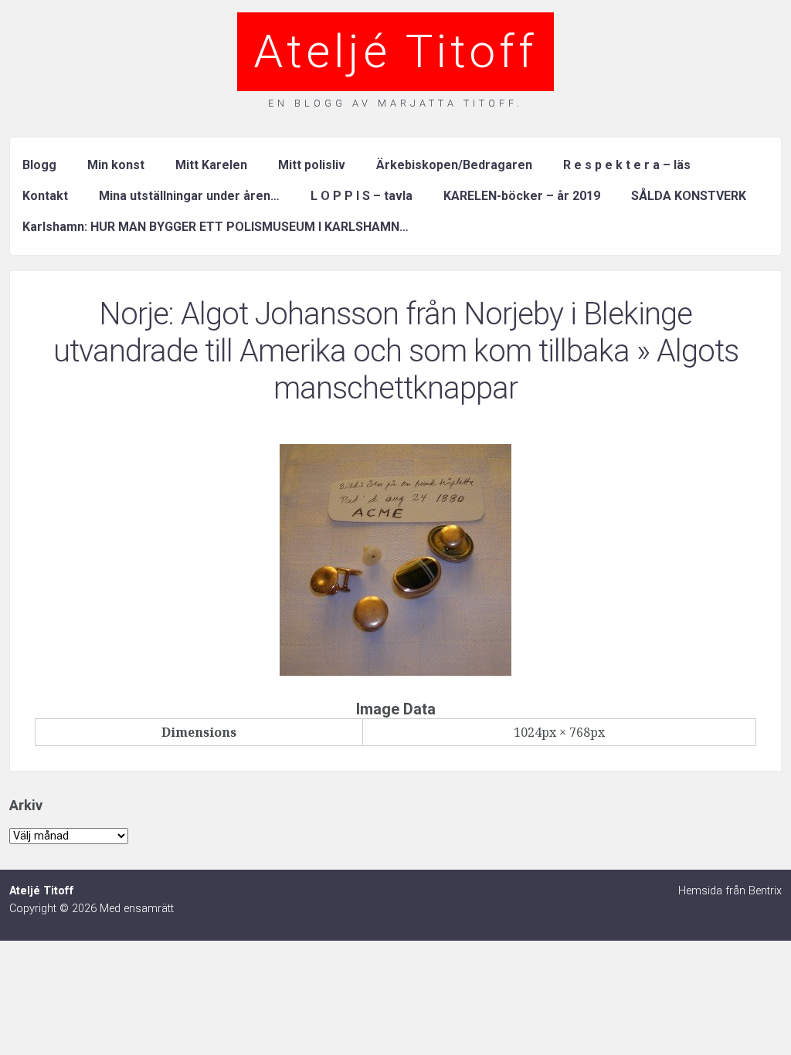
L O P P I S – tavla (361, 195)
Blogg (39, 165)
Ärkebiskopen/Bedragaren (454, 165)
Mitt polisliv (311, 165)
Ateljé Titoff (395, 51)
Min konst (115, 165)
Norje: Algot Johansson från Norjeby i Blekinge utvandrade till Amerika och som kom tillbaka (373, 332)
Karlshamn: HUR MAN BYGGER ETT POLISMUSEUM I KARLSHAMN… (215, 226)
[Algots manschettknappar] (395, 671)
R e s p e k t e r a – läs (627, 165)
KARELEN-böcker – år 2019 (521, 195)
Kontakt (45, 195)
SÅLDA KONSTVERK (688, 195)
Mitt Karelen (211, 165)
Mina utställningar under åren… (189, 195)
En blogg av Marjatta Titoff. (395, 103)
